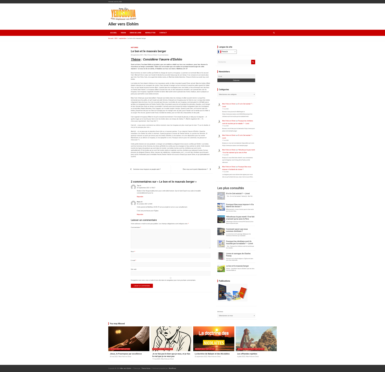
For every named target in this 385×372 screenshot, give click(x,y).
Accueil (113, 33)
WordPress (172, 368)
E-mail (133, 260)
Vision (123, 33)
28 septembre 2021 (137, 55)
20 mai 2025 (114, 356)
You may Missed (117, 323)
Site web (133, 269)
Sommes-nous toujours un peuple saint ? (147, 169)
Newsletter (150, 33)
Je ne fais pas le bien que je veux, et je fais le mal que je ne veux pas (171, 355)
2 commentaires (163, 55)
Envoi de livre (135, 33)
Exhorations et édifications (120, 349)
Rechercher (253, 62)
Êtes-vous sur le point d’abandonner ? (195, 169)
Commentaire (136, 227)
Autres (240, 349)
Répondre (140, 197)
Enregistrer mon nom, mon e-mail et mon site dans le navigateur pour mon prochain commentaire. (163, 280)
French (224, 52)
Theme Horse (145, 368)
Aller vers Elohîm (123, 24)
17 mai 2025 (156, 359)
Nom (133, 251)
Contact (163, 33)
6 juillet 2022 (241, 356)
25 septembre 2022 (201, 356)
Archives (220, 312)
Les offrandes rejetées (247, 354)
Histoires (134, 47)
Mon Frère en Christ (150, 55)
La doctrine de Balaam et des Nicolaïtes (212, 354)
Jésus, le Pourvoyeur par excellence (126, 354)
